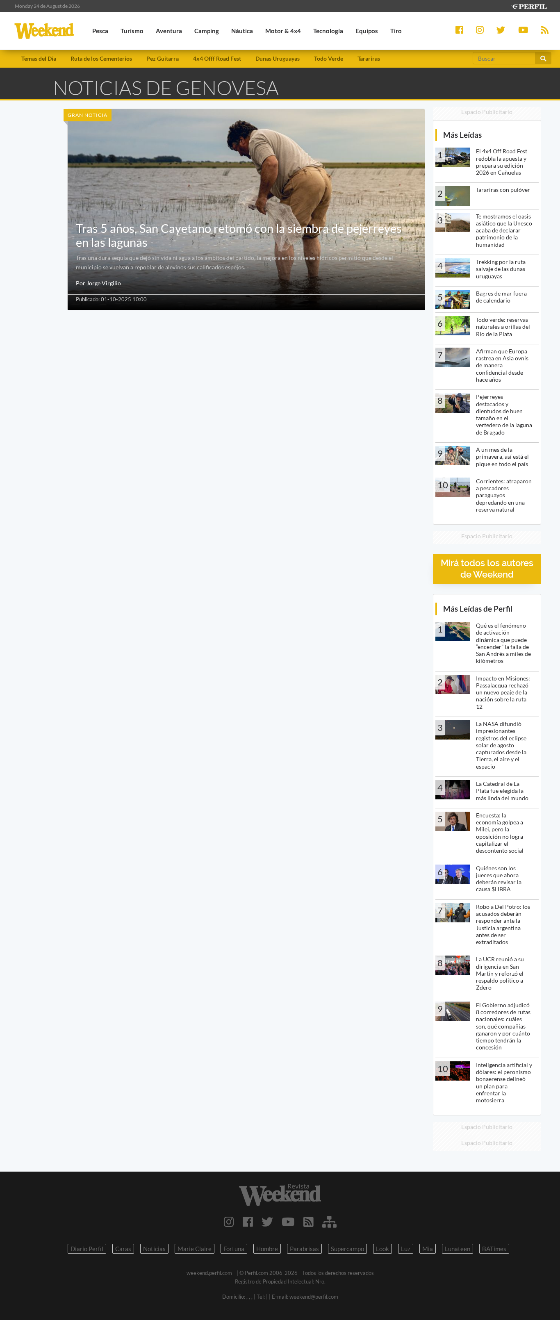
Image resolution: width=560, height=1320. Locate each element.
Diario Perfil (87, 1248)
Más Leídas (462, 134)
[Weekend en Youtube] (288, 1222)
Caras (123, 1248)
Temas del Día (38, 58)
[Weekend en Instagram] (229, 1222)
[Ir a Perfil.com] (528, 5)
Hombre (267, 1248)
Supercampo (347, 1248)
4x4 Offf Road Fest (217, 58)
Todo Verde (328, 58)
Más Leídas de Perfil (477, 608)
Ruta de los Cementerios (101, 58)
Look (382, 1248)
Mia (427, 1248)
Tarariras (368, 58)
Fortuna (233, 1248)
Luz (405, 1248)
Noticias (154, 1248)
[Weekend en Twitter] (267, 1222)
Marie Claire (195, 1248)
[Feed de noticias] (308, 1222)
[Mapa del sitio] (329, 1222)
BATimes (494, 1248)
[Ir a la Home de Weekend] (280, 1195)
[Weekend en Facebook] (248, 1222)
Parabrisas (304, 1248)
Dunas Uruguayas (277, 58)
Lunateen (457, 1248)
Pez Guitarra (162, 58)
